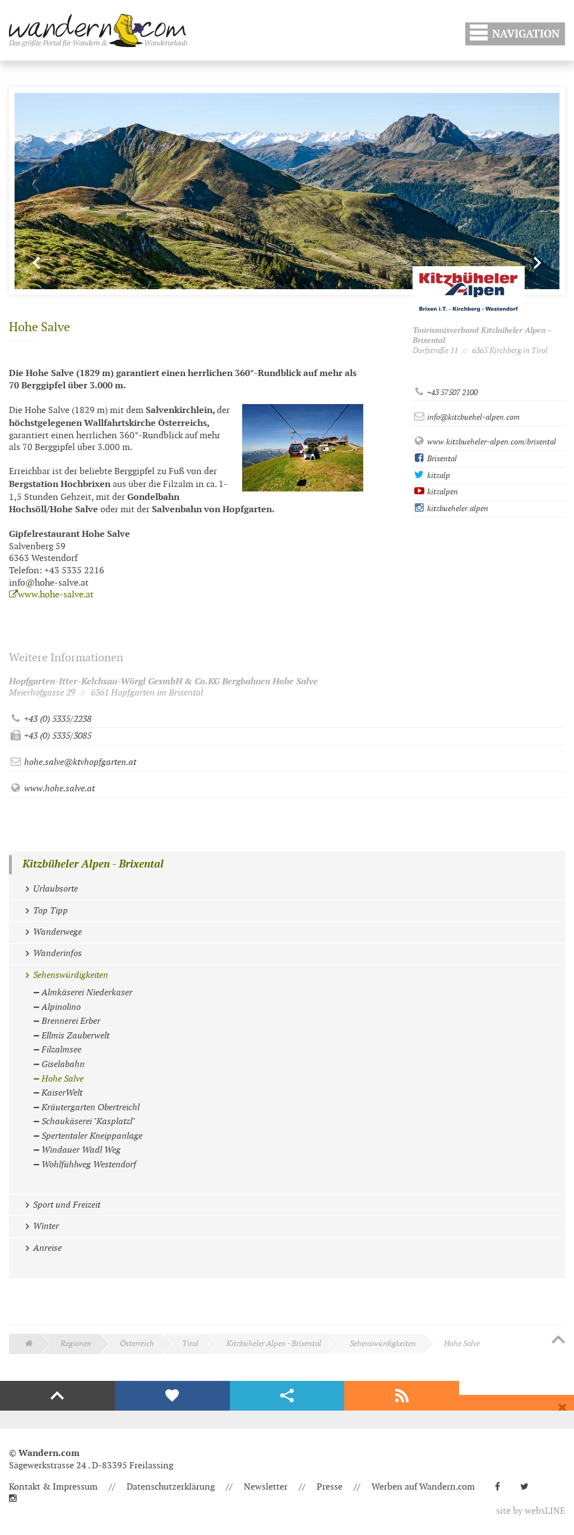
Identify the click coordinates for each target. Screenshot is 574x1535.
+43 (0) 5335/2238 (56, 719)
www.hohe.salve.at (58, 788)
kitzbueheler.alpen (456, 508)
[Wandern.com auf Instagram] (17, 1499)
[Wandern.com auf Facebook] (502, 1487)
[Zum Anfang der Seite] (558, 1340)
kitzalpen (441, 492)
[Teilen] (287, 1396)
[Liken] (172, 1396)
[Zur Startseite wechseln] (98, 30)
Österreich (137, 1343)
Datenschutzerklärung (171, 1487)
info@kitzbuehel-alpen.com (472, 417)
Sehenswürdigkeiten (383, 1343)
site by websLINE (530, 1511)
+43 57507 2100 (451, 392)
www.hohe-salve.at (56, 595)
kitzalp (437, 475)
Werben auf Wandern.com (423, 1487)
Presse (329, 1487)
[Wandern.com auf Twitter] (529, 1487)
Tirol (190, 1343)
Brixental (441, 458)
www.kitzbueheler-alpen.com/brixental (490, 442)
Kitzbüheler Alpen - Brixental (93, 864)
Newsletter (266, 1487)
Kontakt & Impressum (53, 1487)
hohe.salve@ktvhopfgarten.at (79, 762)
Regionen (76, 1343)
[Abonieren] (401, 1396)
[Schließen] (562, 1408)
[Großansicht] (302, 447)
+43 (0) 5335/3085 (56, 736)
